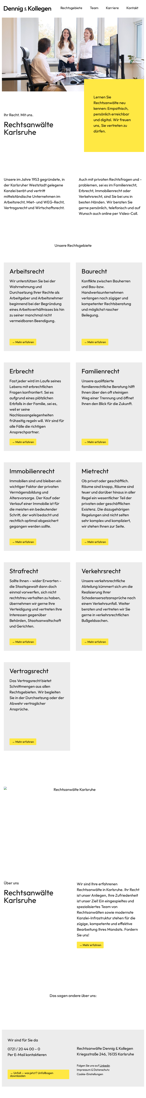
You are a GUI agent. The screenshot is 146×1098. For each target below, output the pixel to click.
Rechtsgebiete (71, 8)
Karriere (112, 8)
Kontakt (132, 8)
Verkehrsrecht (90, 196)
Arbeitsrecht (14, 202)
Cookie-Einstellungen (90, 1074)
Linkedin (105, 1065)
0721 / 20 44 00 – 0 (24, 1049)
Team (94, 8)
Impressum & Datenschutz (93, 1070)
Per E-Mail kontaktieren (27, 1054)
